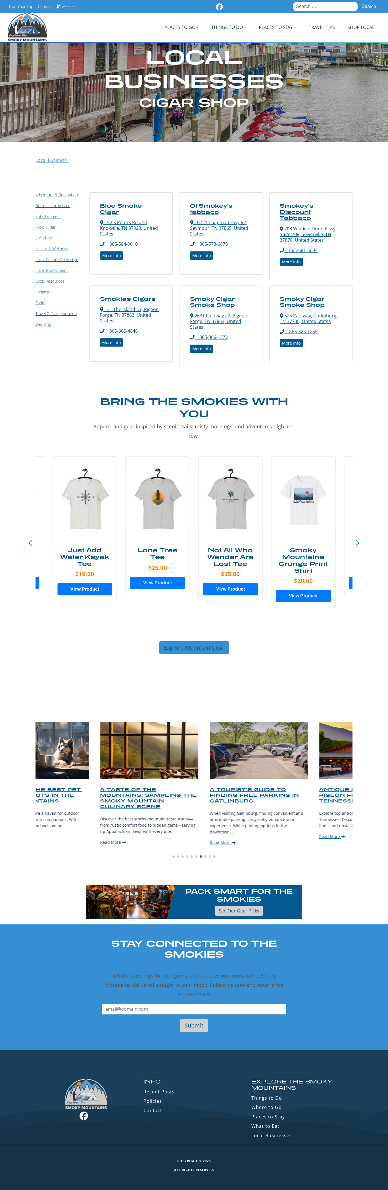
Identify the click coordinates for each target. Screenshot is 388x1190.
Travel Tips (322, 27)
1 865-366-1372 (211, 337)
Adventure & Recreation (57, 194)
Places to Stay (268, 1117)
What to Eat (265, 1126)
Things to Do (266, 1098)
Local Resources (50, 281)
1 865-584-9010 (121, 244)
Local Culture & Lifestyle (57, 259)
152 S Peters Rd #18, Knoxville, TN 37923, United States (129, 228)
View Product (84, 589)
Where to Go (266, 1107)
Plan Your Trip (21, 6)
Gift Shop (44, 238)
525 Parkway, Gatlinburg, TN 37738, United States (308, 318)
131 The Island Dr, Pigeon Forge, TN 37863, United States (129, 315)
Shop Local (360, 27)
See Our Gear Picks (239, 911)
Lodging (42, 292)
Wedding (43, 324)
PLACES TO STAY (276, 27)
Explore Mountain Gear (194, 647)
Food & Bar (45, 227)
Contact (45, 6)
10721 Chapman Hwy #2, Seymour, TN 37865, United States (219, 228)
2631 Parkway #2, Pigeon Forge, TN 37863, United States (218, 321)
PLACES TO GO (179, 27)
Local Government (52, 270)
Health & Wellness (52, 248)
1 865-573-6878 (211, 244)
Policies (152, 1101)
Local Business (52, 160)
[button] (357, 543)
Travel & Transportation (56, 313)
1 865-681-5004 (301, 250)
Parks (40, 302)
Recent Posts (159, 1092)
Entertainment (48, 216)
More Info (111, 255)
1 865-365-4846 (121, 331)
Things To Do (227, 27)
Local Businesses (271, 1135)
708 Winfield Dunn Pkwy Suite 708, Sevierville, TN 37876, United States (307, 234)
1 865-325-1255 (301, 331)
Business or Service (53, 205)
